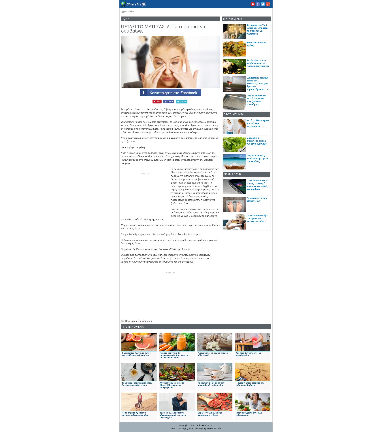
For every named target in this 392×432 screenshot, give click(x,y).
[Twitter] (182, 101)
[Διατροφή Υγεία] (133, 6)
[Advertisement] (145, 194)
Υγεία (131, 11)
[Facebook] (170, 92)
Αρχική (124, 11)
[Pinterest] (157, 101)
